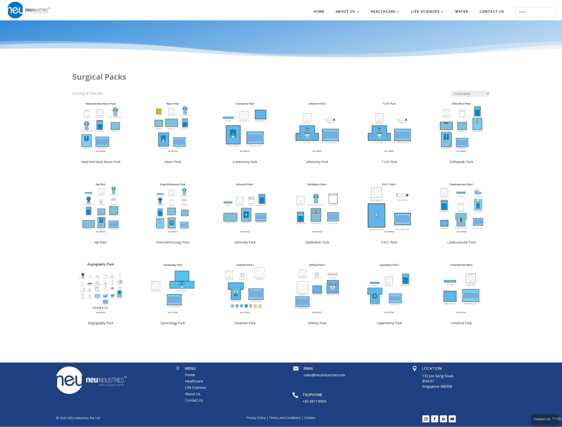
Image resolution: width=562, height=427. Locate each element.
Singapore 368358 (437, 386)
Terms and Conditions (285, 418)
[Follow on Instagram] (425, 418)
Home (190, 374)
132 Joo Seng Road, (438, 375)
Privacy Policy (256, 418)
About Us (345, 11)
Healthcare (383, 11)
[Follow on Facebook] (434, 418)
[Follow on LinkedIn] (443, 418)
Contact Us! (542, 419)
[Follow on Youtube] (452, 418)
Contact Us (491, 11)
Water (461, 11)
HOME (319, 11)
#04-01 (428, 381)
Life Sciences (425, 11)
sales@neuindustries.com (324, 375)
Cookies (309, 418)
